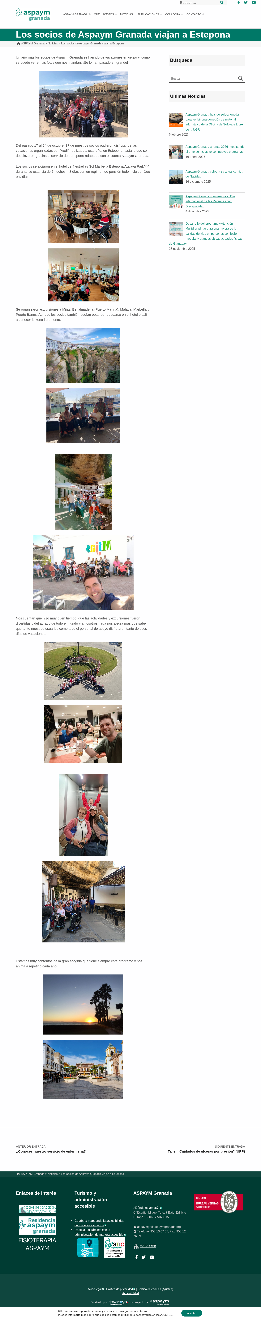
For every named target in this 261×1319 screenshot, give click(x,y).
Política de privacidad (119, 1289)
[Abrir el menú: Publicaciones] (161, 14)
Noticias (126, 14)
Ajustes (167, 1289)
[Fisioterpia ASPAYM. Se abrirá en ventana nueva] (37, 1244)
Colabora (172, 14)
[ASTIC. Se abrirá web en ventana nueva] (114, 1247)
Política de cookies (149, 1289)
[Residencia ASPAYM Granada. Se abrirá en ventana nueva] (37, 1209)
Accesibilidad (130, 1293)
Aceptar (191, 1313)
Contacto (193, 14)
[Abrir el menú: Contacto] (203, 14)
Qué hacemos (104, 14)
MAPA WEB (148, 1246)
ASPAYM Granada (75, 14)
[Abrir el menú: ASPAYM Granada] (90, 14)
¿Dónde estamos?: (146, 1207)
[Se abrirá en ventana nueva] (88, 1247)
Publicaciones (148, 14)
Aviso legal (94, 1289)
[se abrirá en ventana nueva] (118, 1302)
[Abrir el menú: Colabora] (182, 14)
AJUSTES (166, 1314)
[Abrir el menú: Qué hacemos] (116, 14)
